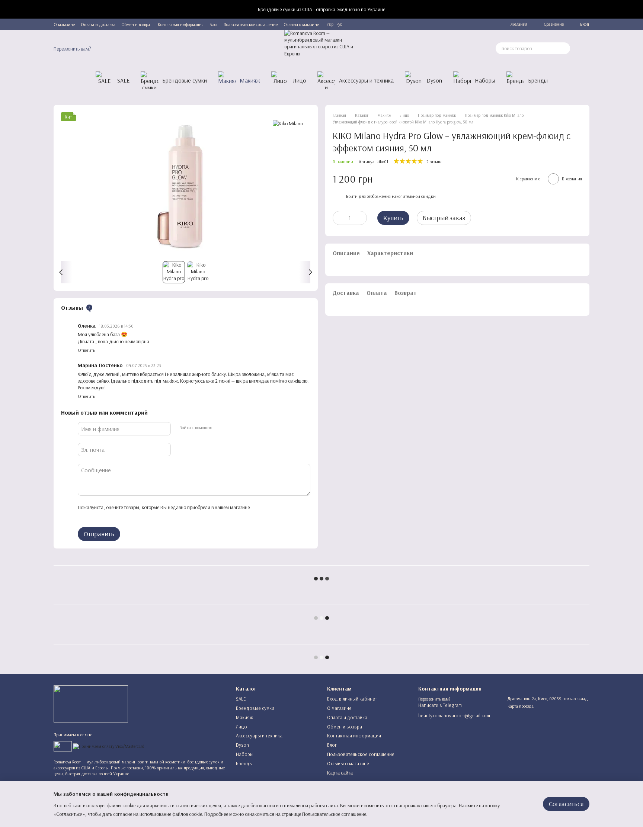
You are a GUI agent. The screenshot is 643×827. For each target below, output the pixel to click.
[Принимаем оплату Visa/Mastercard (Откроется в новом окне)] (108, 746)
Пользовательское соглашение (251, 24)
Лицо (299, 80)
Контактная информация (181, 24)
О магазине (64, 24)
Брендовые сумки (184, 80)
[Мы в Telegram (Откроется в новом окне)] (455, 24)
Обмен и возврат (136, 24)
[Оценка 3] (107, 515)
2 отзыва (434, 161)
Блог (213, 24)
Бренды (538, 80)
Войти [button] (352, 196)
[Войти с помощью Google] (231, 427)
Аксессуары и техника (366, 80)
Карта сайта (340, 773)
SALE (123, 80)
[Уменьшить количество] (338, 218)
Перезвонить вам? (72, 48)
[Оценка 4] (119, 515)
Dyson (434, 80)
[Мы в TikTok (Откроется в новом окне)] (491, 24)
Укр (329, 24)
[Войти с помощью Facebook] (219, 427)
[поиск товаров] (564, 48)
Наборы (485, 80)
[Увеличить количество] (361, 218)
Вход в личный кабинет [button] (352, 699)
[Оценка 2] (95, 515)
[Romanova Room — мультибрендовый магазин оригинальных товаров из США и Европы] (91, 703)
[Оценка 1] (83, 515)
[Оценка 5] (131, 515)
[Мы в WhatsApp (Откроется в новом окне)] (482, 24)
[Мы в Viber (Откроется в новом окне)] (473, 24)
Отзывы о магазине (301, 24)
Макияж (250, 80)
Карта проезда (521, 706)
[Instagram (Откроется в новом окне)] (464, 24)
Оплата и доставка (98, 24)
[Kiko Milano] (288, 123)
